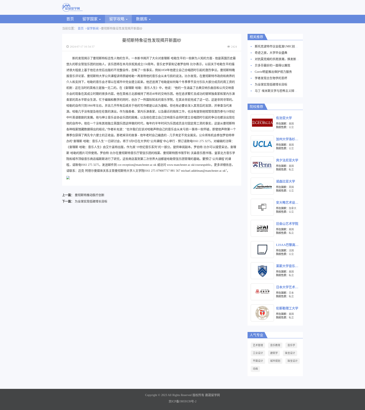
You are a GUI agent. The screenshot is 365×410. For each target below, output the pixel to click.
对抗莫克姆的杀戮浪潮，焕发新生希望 (280, 59)
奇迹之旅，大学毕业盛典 (271, 52)
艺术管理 (258, 345)
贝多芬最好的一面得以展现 (272, 65)
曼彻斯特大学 (96, 76)
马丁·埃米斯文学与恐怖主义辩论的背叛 (280, 90)
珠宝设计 (290, 353)
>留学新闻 (92, 28)
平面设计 (258, 360)
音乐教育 (275, 345)
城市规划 (275, 360)
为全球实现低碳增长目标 (91, 201)
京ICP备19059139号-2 (182, 401)
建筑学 (274, 353)
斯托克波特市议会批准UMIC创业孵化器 (281, 46)
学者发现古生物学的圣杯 (271, 78)
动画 (255, 368)
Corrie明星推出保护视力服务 (273, 71)
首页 (70, 19)
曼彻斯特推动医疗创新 (89, 195)
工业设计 (258, 353)
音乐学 (291, 345)
